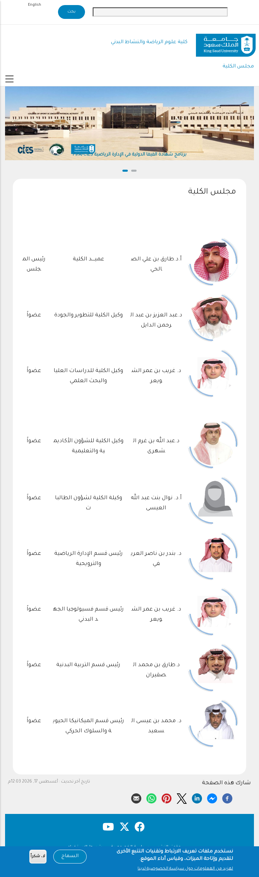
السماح (70, 856)
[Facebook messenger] (212, 797)
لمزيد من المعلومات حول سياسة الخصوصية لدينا (185, 869)
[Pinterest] (167, 797)
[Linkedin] (197, 797)
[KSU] (226, 42)
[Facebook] (227, 797)
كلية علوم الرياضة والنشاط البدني (149, 42)
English (34, 5)
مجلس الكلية (238, 66)
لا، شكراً (38, 856)
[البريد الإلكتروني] (136, 797)
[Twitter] (182, 797)
